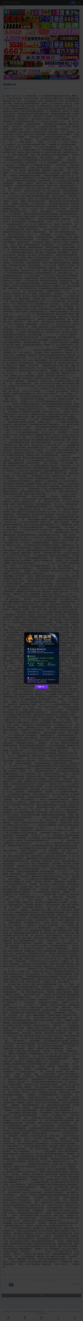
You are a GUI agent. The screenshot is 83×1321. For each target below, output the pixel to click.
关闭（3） (41, 687)
